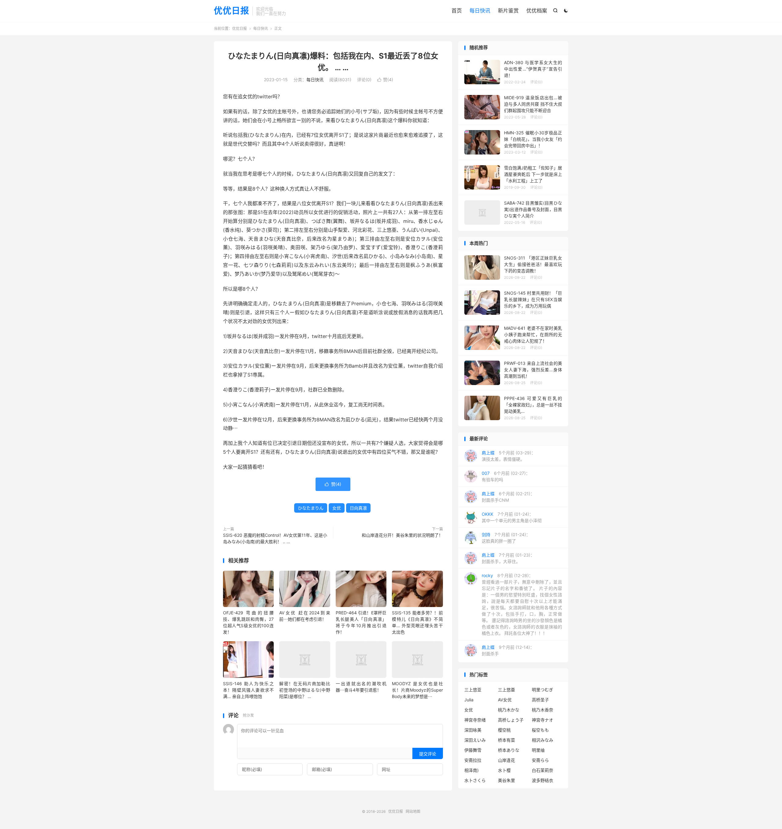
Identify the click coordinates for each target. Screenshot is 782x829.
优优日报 (231, 11)
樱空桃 (504, 730)
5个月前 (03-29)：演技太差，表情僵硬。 (508, 456)
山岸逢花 (506, 760)
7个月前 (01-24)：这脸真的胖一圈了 (506, 538)
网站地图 (413, 811)
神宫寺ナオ (542, 719)
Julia (468, 699)
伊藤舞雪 (472, 750)
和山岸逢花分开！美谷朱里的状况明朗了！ (402, 535)
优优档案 (536, 11)
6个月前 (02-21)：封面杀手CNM (508, 497)
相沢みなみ (542, 740)
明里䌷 (538, 750)
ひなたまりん (310, 508)
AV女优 (505, 699)
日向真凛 (358, 508)
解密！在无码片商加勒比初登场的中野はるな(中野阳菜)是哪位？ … (304, 690)
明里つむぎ (542, 689)
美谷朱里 (506, 780)
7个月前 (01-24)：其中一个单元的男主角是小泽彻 (512, 517)
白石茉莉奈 (542, 770)
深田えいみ (475, 740)
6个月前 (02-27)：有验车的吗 (506, 476)
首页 (456, 11)
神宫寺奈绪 (475, 719)
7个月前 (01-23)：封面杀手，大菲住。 (508, 558)
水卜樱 (504, 770)
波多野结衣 (542, 780)
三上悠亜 (506, 689)
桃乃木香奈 (542, 709)
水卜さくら (475, 780)
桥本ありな (508, 750)
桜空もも (540, 730)
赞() (385, 79)
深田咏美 (472, 730)
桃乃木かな (508, 709)
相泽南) (471, 770)
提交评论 (427, 753)
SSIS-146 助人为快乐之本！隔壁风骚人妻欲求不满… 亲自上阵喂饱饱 (248, 690)
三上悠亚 (472, 689)
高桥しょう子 (511, 719)
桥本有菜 (506, 740)
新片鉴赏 (508, 11)
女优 (336, 508)
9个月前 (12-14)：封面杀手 (508, 650)
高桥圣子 (540, 699)
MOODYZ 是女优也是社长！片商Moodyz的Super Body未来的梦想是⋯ (417, 690)
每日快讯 (480, 11)
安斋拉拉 (472, 760)
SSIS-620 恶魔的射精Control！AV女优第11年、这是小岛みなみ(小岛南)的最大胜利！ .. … (275, 538)
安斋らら (540, 760)
